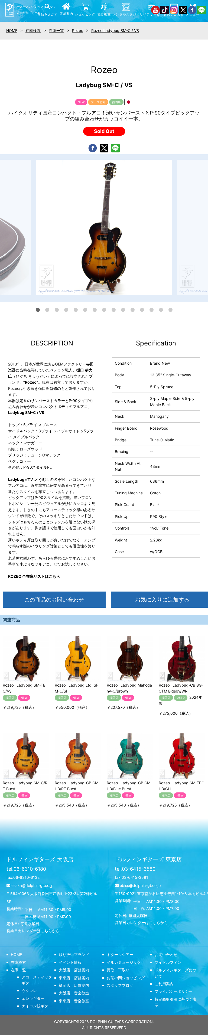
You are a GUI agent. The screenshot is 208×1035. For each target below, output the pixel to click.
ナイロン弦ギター (37, 1006)
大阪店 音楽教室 (74, 993)
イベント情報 (70, 962)
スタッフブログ (120, 985)
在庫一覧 (18, 970)
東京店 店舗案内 (74, 977)
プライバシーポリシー (174, 991)
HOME (16, 954)
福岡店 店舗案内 (74, 985)
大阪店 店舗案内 (74, 970)
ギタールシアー (120, 954)
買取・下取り (118, 970)
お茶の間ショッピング (126, 977)
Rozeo (77, 30)
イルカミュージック (124, 962)
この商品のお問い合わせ (54, 599)
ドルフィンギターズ (39, 859)
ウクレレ (29, 990)
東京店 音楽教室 (74, 1000)
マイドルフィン (168, 962)
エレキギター (33, 998)
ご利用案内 (164, 983)
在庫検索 (18, 962)
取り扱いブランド (74, 954)
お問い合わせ (166, 954)
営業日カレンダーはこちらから (33, 930)
